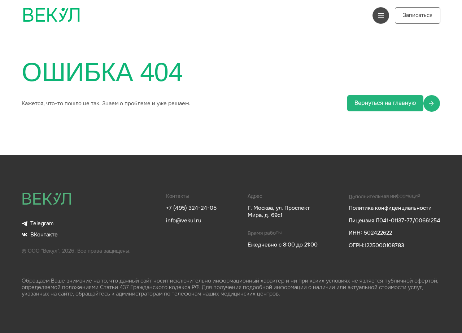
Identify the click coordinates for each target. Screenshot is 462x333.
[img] (47, 199)
